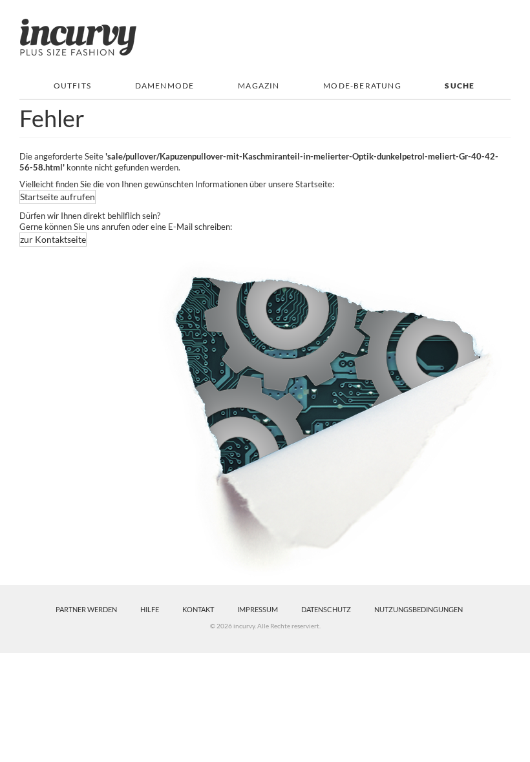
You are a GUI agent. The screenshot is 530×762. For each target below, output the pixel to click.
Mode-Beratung (362, 85)
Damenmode (165, 85)
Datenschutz (326, 609)
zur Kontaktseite (53, 239)
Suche (459, 85)
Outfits (72, 85)
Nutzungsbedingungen (418, 609)
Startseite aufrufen (57, 196)
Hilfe (149, 609)
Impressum (257, 609)
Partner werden (86, 609)
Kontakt (198, 609)
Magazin (258, 85)
